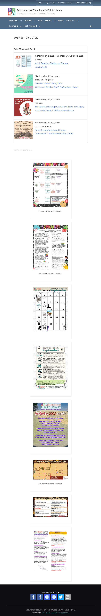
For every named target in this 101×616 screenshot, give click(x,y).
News (60, 20)
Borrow (28, 20)
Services (70, 20)
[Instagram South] (54, 597)
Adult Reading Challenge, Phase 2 (51, 63)
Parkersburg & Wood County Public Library (39, 10)
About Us (13, 20)
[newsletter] (68, 597)
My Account (50, 3)
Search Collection (65, 3)
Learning (13, 26)
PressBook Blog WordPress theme (55, 613)
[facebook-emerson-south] (33, 597)
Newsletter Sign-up (83, 3)
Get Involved (31, 26)
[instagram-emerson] (47, 597)
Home (40, 3)
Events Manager (27, 150)
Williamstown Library (64, 110)
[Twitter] (61, 597)
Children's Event (43, 87)
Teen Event (40, 133)
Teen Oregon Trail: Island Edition (50, 130)
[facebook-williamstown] (40, 597)
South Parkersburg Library (66, 87)
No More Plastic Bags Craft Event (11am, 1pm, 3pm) (59, 106)
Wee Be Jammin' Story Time (48, 83)
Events (48, 20)
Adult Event (41, 67)
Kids (40, 20)
